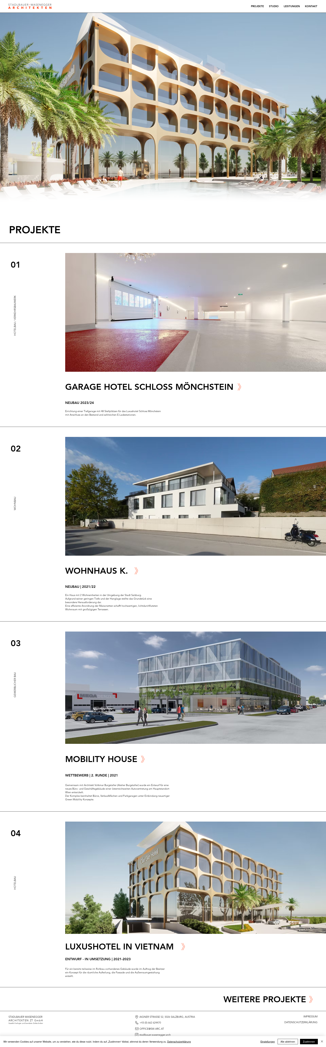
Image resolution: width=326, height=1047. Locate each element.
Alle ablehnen (287, 1041)
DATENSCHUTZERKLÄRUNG (301, 1022)
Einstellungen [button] (267, 1041)
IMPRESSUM (310, 1016)
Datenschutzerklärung (179, 1041)
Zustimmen (309, 1041)
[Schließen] (322, 1041)
